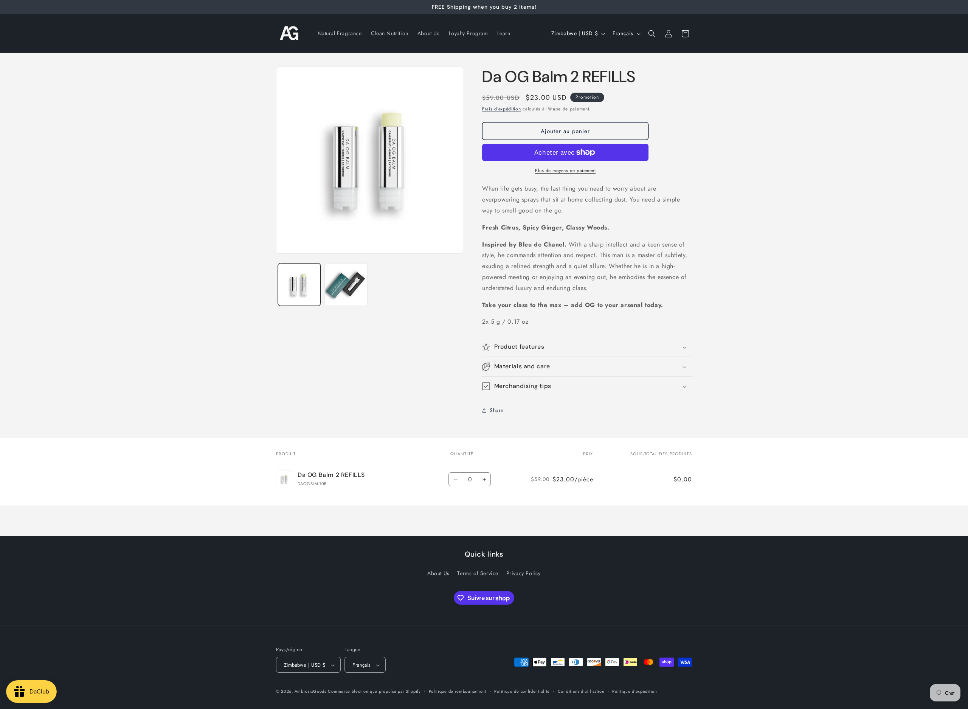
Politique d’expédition (634, 691)
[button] (652, 33)
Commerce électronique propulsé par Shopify (374, 692)
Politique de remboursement (458, 691)
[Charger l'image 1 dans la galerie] (299, 284)
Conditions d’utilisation (581, 691)
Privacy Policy (523, 573)
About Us (438, 573)
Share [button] (497, 410)
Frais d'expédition (501, 108)
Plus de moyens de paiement (565, 170)
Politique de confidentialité (522, 691)
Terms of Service (477, 573)
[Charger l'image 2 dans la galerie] (345, 284)
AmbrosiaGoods (310, 692)
